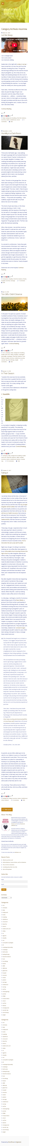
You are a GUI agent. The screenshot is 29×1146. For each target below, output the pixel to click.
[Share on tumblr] (8, 116)
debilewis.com (18, 852)
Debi (11, 121)
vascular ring (4, 360)
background (8, 118)
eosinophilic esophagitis (8, 942)
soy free (4, 1003)
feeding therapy (6, 954)
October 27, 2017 (7, 470)
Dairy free (5, 924)
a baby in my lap (21, 64)
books (4, 914)
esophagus (9, 356)
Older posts (7, 809)
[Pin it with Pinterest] (6, 116)
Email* (2, 884)
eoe (3, 940)
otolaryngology (6, 991)
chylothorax (5, 919)
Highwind (18, 1142)
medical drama (5, 519)
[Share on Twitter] (3, 116)
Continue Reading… (6, 109)
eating (11, 354)
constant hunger (20, 628)
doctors (4, 926)
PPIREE (4, 996)
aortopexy (7, 352)
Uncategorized (6, 1007)
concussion (5, 279)
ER (3, 945)
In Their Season (7, 373)
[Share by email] (9, 116)
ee (3, 933)
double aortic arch (5, 354)
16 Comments (10, 461)
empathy (11, 279)
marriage (13, 280)
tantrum (18, 459)
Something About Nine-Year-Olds (10, 867)
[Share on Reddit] (5, 116)
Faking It (4, 472)
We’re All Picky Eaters (7, 869)
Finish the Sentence (21, 118)
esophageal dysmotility (8, 947)
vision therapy (11, 360)
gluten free (5, 970)
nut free (4, 989)
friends (24, 279)
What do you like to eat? (8, 860)
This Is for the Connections (8, 864)
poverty (23, 358)
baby (4, 118)
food (24, 356)
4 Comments (16, 800)
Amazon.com (14, 823)
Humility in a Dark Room (11, 133)
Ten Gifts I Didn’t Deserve (11, 294)
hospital (3, 280)
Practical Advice (6, 998)
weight (16, 360)
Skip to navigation (2, 3)
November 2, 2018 (7, 131)
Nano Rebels (19, 600)
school (18, 119)
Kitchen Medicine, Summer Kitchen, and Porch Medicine (14, 862)
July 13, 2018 (6, 292)
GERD (18, 457)
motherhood (13, 119)
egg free (4, 935)
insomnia (3, 119)
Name (2, 879)
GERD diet (5, 968)
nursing (4, 986)
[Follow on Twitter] (2, 113)
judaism (4, 979)
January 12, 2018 (7, 371)
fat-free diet (5, 952)
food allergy (5, 961)
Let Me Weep (7, 35)
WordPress (11, 1142)
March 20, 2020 (6, 32)
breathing (14, 118)
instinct (8, 119)
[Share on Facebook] (2, 116)
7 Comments (22, 280)
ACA (4, 352)
